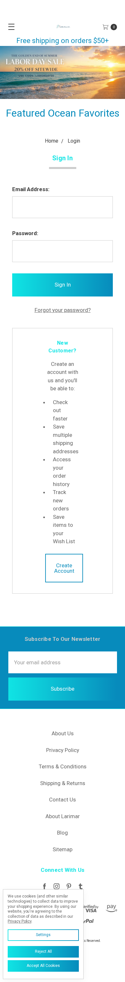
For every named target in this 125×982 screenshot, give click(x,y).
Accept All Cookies (43, 965)
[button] (62, 72)
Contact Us (62, 799)
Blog (62, 832)
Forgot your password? (63, 310)
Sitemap (62, 849)
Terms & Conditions (63, 766)
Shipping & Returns (62, 783)
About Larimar (63, 816)
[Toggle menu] (9, 26)
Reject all (43, 951)
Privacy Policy (62, 750)
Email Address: (30, 189)
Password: (25, 233)
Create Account (64, 568)
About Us (63, 733)
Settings (43, 935)
